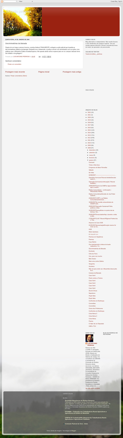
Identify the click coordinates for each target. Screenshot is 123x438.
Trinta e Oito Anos (94, 165)
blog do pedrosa (18, 11)
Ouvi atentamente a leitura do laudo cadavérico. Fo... (100, 245)
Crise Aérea (92, 318)
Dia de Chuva (93, 290)
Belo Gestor (92, 258)
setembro (92, 152)
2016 (89, 127)
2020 (89, 117)
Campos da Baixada (95, 273)
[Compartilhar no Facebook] (48, 57)
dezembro (92, 150)
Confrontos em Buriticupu (96, 301)
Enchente (92, 251)
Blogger (73, 430)
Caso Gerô (92, 275)
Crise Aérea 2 (93, 316)
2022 (89, 112)
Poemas (91, 239)
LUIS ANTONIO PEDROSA (92, 344)
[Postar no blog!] (45, 57)
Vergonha (92, 264)
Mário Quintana (93, 232)
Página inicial (43, 72)
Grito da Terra (93, 253)
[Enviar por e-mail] (43, 57)
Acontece (91, 266)
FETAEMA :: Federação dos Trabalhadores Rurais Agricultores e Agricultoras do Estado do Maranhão (86, 412)
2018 (89, 122)
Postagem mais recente (15, 72)
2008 (89, 148)
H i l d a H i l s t (93, 234)
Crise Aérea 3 (93, 313)
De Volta (91, 172)
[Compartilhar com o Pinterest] (50, 57)
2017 (89, 125)
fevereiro (92, 157)
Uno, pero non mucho (95, 256)
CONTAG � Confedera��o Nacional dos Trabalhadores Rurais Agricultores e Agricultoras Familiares (85, 418)
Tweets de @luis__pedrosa (94, 54)
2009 (89, 145)
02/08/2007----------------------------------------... (102, 175)
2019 (89, 120)
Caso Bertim (92, 242)
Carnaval (91, 162)
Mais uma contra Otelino (96, 261)
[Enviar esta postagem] (39, 56)
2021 (89, 115)
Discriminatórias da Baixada (97, 248)
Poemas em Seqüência (96, 237)
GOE (90, 229)
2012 (89, 137)
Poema (91, 321)
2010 (89, 143)
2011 (89, 140)
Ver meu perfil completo (93, 388)
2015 (89, 130)
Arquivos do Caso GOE (96, 222)
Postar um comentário (14, 64)
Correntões (92, 303)
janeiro (91, 160)
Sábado (91, 170)
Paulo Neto (92, 296)
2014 (89, 132)
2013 (89, 135)
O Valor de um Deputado (96, 323)
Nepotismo (92, 293)
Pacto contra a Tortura (95, 278)
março (91, 155)
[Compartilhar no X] (46, 57)
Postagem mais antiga (72, 72)
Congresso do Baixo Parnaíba (98, 167)
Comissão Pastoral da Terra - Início (76, 424)
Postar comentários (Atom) (19, 76)
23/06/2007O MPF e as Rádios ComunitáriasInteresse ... (98, 198)
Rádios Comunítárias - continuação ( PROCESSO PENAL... (100, 190)
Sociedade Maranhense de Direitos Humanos (79, 400)
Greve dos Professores (96, 308)
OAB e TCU (92, 326)
